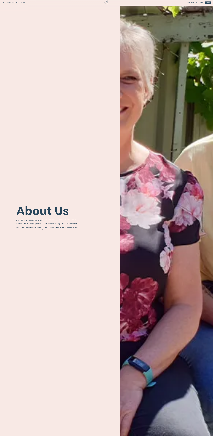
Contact (201, 2)
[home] (106, 2)
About (17, 2)
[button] (10, 2)
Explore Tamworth (190, 2)
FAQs (197, 2)
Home (4, 2)
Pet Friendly (23, 2)
